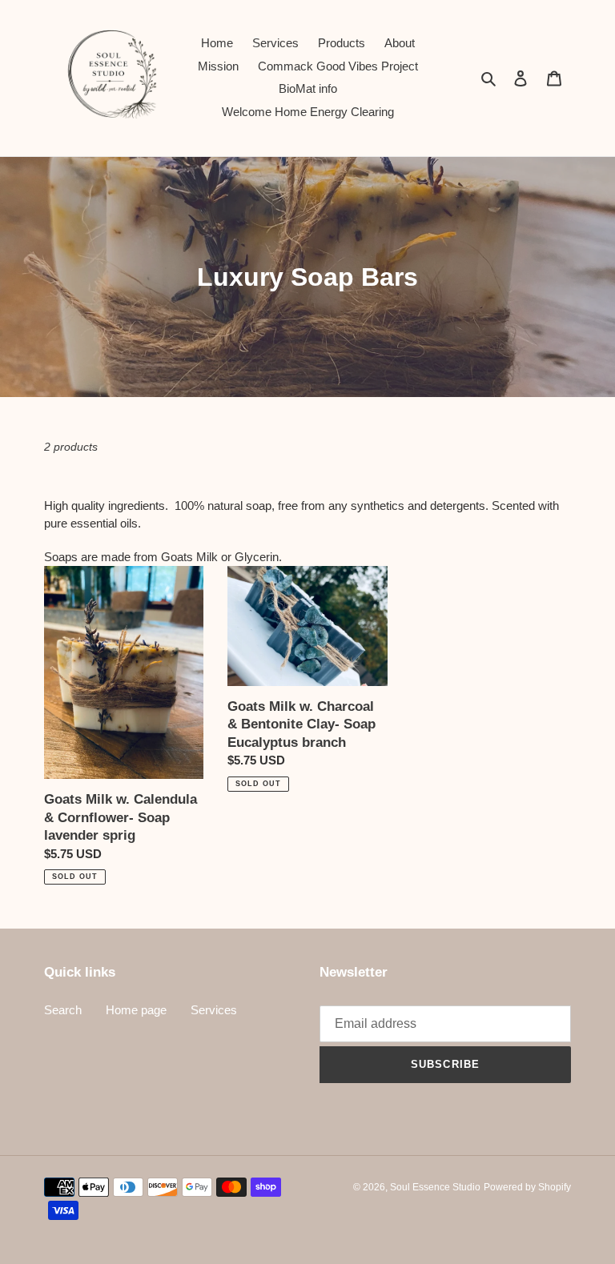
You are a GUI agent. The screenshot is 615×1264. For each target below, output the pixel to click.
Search (63, 1010)
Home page (136, 1010)
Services (214, 1010)
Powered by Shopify (527, 1187)
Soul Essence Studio (435, 1187)
